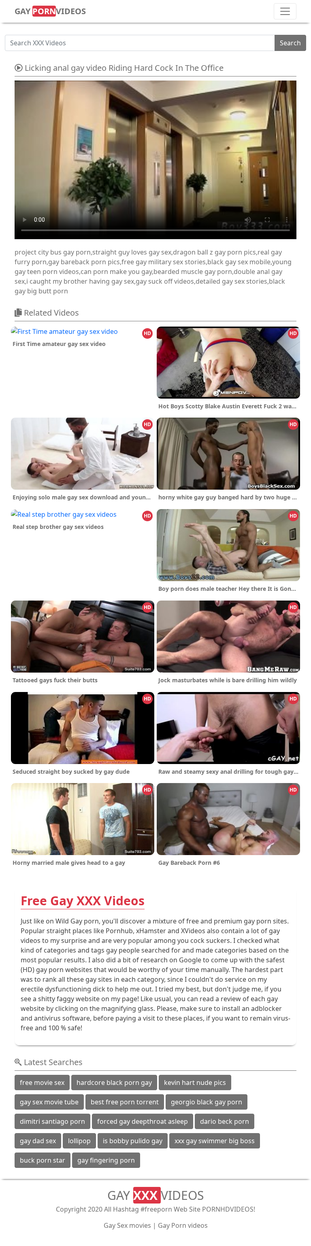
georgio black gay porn (206, 1101)
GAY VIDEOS (50, 11)
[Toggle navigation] (285, 11)
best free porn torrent (125, 1101)
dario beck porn (224, 1121)
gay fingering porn (106, 1160)
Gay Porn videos (183, 1225)
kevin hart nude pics (195, 1082)
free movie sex (42, 1082)
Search (290, 42)
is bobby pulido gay (132, 1140)
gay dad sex (38, 1140)
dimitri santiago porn (52, 1121)
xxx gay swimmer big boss (215, 1140)
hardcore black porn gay (114, 1082)
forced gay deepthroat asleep (142, 1121)
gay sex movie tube (49, 1101)
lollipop (79, 1140)
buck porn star (42, 1160)
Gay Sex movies (127, 1225)
